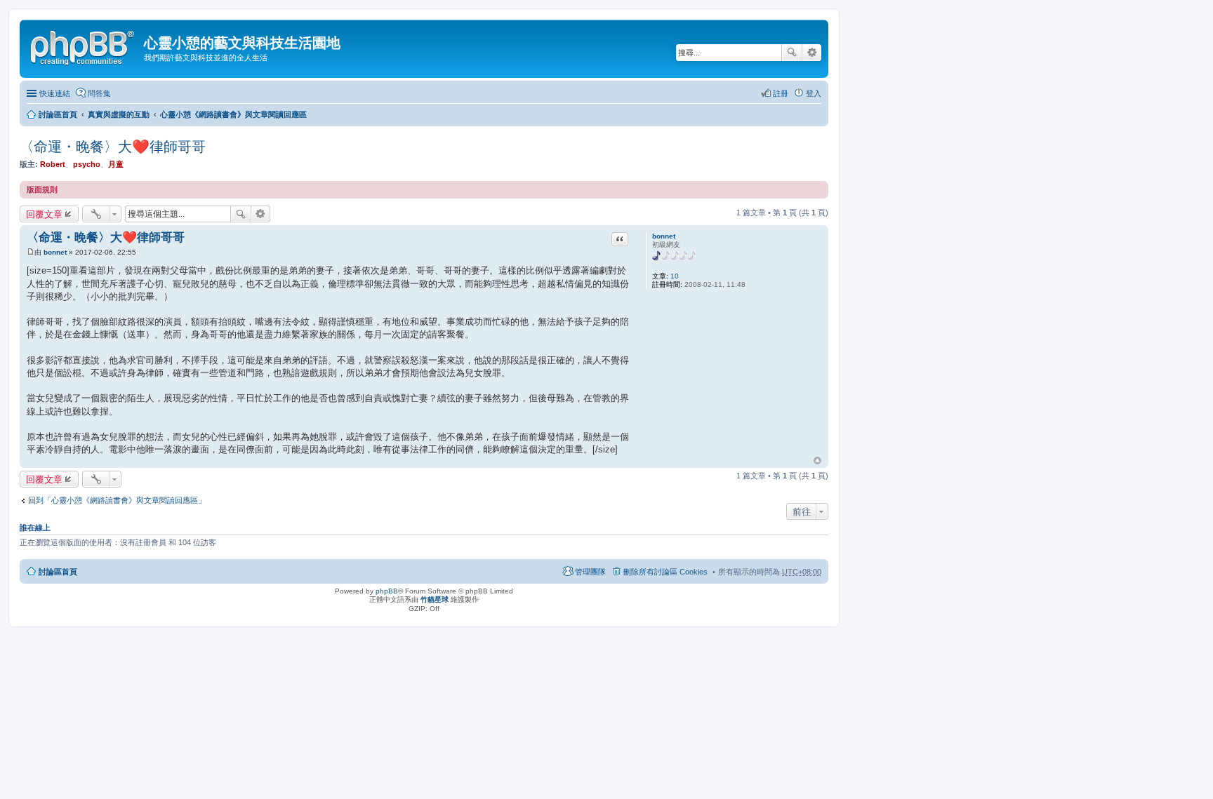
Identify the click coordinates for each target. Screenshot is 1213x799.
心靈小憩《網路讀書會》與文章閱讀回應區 (233, 114)
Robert (52, 164)
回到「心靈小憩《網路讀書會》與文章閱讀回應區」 (117, 500)
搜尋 (791, 52)
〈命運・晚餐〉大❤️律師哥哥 (113, 146)
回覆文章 (44, 214)
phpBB (387, 591)
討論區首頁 (58, 114)
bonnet (663, 236)
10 (674, 276)
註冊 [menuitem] (780, 93)
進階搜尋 (811, 52)
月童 (116, 164)
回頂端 (817, 460)
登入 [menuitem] (813, 93)
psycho (86, 164)
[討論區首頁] (83, 45)
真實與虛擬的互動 (119, 114)
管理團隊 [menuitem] (590, 572)
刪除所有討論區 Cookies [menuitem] (665, 572)
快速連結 (54, 93)
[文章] (30, 252)
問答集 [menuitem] (99, 93)
